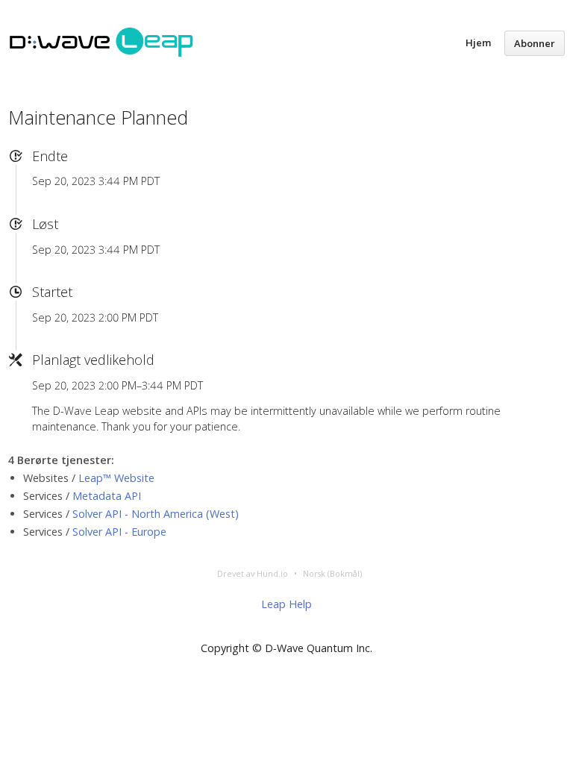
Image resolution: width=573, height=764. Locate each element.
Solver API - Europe (119, 532)
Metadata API (106, 496)
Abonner (534, 43)
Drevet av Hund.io (252, 573)
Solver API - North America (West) (155, 514)
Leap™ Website (116, 478)
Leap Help (286, 604)
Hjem (478, 42)
